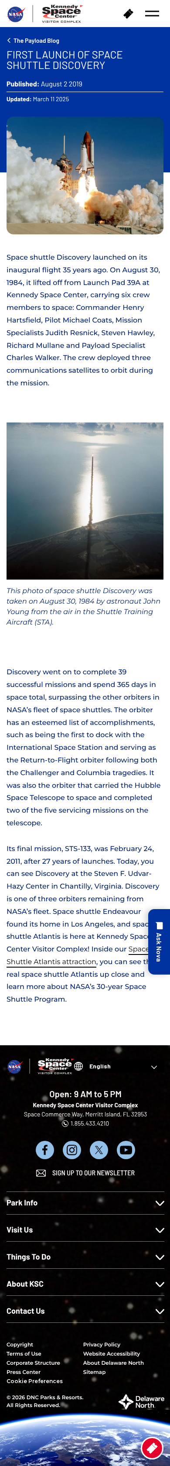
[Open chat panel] (159, 942)
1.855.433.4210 (90, 1123)
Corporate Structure (33, 1363)
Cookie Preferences (35, 1381)
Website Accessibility (111, 1354)
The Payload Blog (36, 40)
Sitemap (94, 1372)
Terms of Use (24, 1354)
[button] (152, 13)
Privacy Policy (101, 1345)
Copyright (20, 1345)
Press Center (24, 1372)
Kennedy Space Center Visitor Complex (85, 1105)
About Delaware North (113, 1363)
